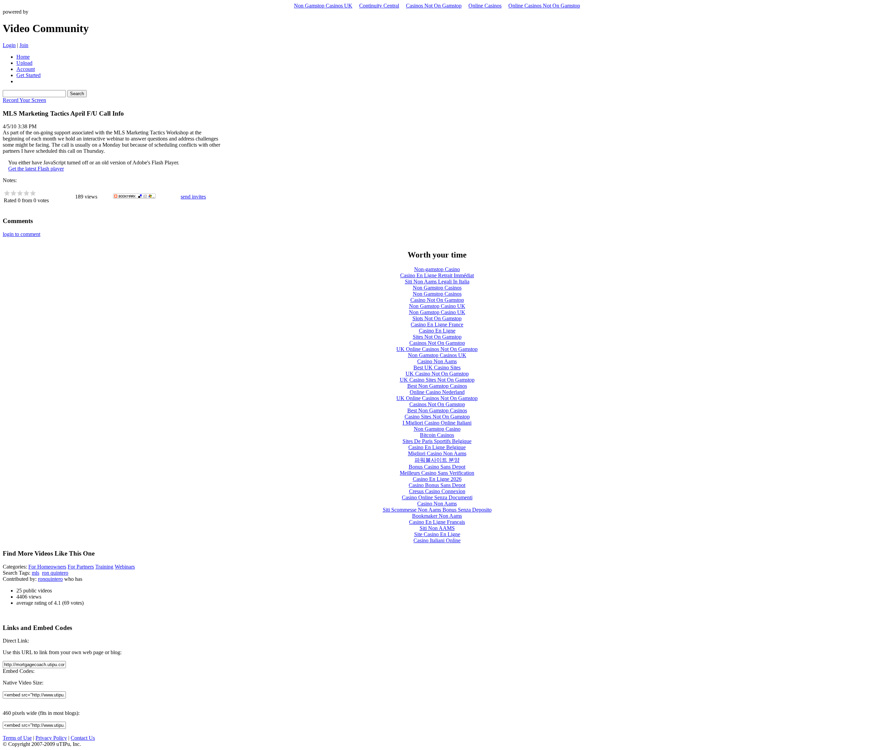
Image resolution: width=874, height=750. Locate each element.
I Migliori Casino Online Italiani (437, 423)
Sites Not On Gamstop (437, 337)
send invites (193, 197)
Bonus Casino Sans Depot (437, 467)
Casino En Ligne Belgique (437, 447)
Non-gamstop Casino (437, 269)
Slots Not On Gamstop (437, 318)
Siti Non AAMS (437, 528)
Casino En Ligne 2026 (437, 479)
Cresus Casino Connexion (437, 491)
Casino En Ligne (437, 331)
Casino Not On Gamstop (437, 300)
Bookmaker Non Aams (437, 516)
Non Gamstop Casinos (437, 288)
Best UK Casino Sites (437, 367)
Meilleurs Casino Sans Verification (437, 473)
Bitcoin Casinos (437, 435)
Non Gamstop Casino (437, 429)
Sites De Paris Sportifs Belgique (437, 441)
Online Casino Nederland (437, 392)
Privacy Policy (51, 738)
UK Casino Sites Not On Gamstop (437, 380)
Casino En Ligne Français (437, 522)
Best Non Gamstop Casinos (437, 386)
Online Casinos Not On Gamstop (544, 6)
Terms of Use (17, 738)
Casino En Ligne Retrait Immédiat (437, 275)
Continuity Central (379, 6)
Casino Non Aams (437, 361)
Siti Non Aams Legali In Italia (437, 281)
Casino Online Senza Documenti (437, 497)
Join (23, 45)
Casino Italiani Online (437, 540)
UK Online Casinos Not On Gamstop (437, 349)
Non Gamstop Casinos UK (323, 6)
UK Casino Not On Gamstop (437, 374)
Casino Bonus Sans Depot (437, 485)
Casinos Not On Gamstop (434, 6)
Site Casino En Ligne (437, 534)
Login (9, 45)
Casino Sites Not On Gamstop (437, 417)
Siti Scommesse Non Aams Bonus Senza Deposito (437, 510)
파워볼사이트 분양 (437, 460)
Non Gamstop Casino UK (437, 306)
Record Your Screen (24, 100)
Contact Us (83, 738)
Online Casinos (485, 6)
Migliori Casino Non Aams (437, 453)
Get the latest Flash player (36, 169)
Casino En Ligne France (437, 324)
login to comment (21, 234)
